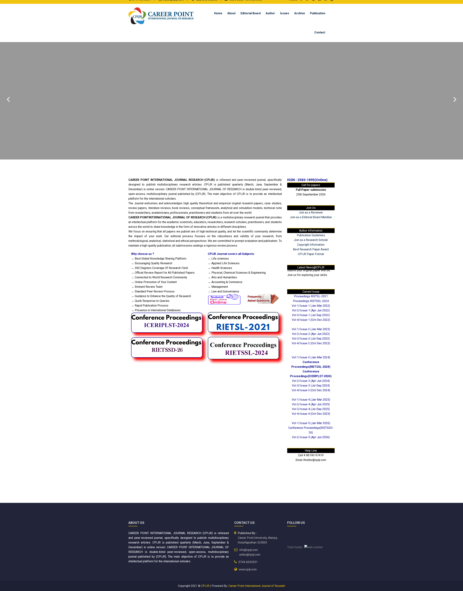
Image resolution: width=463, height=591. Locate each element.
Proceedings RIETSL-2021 (311, 296)
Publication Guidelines (311, 235)
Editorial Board (251, 13)
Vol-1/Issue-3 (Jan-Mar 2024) (311, 357)
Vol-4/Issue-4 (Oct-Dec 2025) (311, 413)
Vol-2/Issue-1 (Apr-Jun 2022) (311, 310)
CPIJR (205, 586)
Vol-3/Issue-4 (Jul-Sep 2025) (311, 409)
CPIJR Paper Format (311, 254)
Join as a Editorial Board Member (311, 217)
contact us (176, 122)
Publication (317, 13)
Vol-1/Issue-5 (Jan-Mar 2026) (311, 423)
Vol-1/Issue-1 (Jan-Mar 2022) (311, 305)
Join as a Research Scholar (311, 240)
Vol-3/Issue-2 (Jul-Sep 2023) (311, 338)
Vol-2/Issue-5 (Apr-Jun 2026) (311, 437)
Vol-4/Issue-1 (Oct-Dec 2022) (311, 320)
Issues (284, 13)
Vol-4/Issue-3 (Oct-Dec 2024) (311, 390)
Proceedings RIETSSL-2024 (311, 301)
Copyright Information (310, 244)
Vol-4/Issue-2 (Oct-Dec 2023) (311, 343)
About (231, 13)
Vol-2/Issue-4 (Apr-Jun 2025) (311, 404)
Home (218, 13)
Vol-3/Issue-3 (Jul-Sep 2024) (311, 385)
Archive (299, 13)
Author (270, 13)
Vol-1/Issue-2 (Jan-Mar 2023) (311, 329)
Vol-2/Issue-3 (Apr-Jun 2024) (311, 381)
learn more (141, 122)
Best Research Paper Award (311, 249)
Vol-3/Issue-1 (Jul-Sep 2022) (311, 315)
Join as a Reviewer (311, 212)
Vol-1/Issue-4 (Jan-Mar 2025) (311, 399)
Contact (319, 32)
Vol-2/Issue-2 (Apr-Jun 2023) (311, 334)
